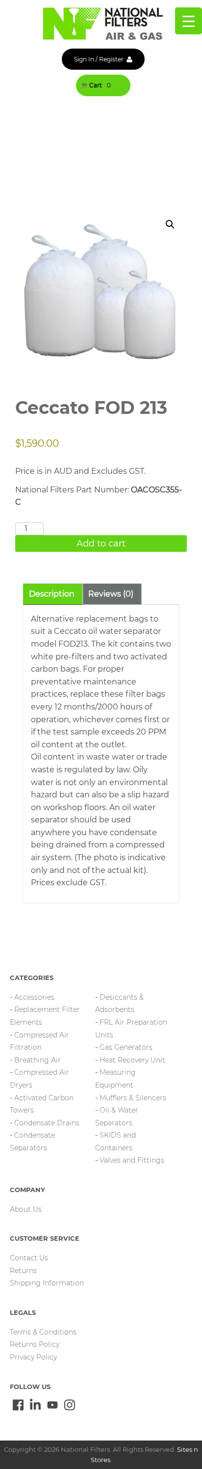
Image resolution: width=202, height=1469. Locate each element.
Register (111, 59)
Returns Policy (34, 1344)
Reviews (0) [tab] (110, 593)
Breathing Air (37, 1060)
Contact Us (29, 1257)
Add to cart (101, 543)
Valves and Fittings (132, 1160)
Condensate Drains (46, 1122)
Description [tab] (52, 593)
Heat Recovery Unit (132, 1060)
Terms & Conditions (43, 1332)
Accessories (34, 997)
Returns (23, 1270)
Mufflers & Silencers (133, 1097)
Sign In (84, 59)
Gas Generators (126, 1047)
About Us (26, 1209)
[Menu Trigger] (188, 20)
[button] (170, 224)
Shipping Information (47, 1283)
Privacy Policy (33, 1357)
